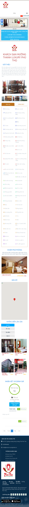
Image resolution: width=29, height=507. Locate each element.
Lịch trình (12, 483)
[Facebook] (1, 20)
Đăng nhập (26, 15)
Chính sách (21, 104)
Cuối (19, 431)
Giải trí (8, 336)
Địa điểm (8, 332)
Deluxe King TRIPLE (10, 454)
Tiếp (15, 431)
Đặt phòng (14, 39)
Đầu (5, 431)
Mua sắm (5, 483)
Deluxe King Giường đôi (11, 458)
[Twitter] (1, 23)
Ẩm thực (8, 328)
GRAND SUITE (9, 456)
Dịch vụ (8, 104)
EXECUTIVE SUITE (10, 460)
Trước (8, 431)
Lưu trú (8, 325)
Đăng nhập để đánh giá (15, 404)
